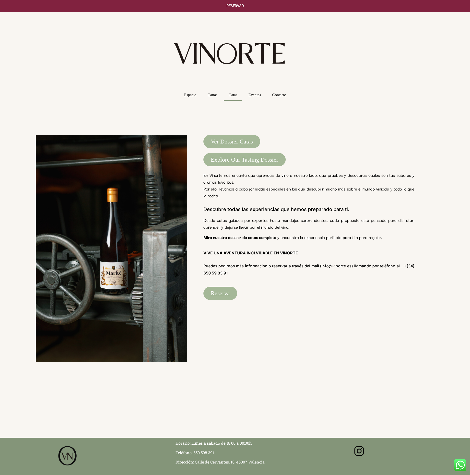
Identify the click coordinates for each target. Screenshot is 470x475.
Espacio (190, 95)
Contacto (279, 95)
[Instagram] (359, 451)
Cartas (212, 95)
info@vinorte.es (336, 265)
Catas (233, 95)
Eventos (254, 95)
